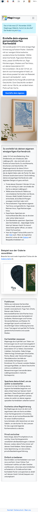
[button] (12, 290)
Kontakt (10, 510)
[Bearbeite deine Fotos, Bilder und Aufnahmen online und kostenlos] (18, 1)
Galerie (25, 237)
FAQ (10, 235)
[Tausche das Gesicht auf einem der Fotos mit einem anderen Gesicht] (29, 1)
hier (19, 30)
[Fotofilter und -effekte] (2, 1)
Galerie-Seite (6, 259)
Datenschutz (18, 510)
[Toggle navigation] (33, 18)
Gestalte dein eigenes (14, 93)
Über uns (27, 510)
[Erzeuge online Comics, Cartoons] (24, 1)
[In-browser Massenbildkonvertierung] (13, 1)
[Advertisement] (19, 9)
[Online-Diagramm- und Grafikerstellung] (8, 1)
